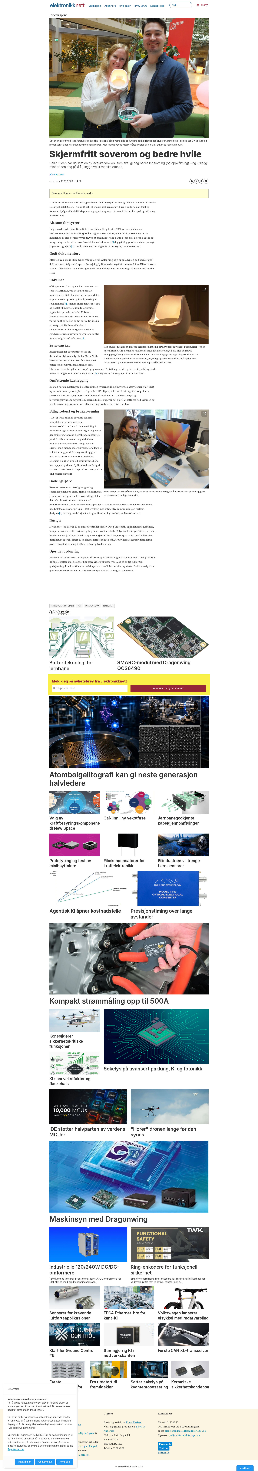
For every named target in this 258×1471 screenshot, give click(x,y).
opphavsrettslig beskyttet (80, 1433)
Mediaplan (95, 5)
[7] (60, 513)
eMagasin (125, 5)
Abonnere (110, 5)
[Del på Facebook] (191, 181)
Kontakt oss (157, 5)
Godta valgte (45, 1462)
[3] (72, 246)
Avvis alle (65, 1462)
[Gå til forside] (67, 5)
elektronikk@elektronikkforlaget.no (185, 1431)
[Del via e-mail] (206, 181)
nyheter (108, 606)
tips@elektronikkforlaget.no (184, 1435)
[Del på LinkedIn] (201, 181)
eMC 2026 (140, 5)
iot (80, 606)
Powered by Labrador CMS (129, 1466)
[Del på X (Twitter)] (196, 181)
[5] (83, 338)
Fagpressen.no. (16, 1449)
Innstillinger (245, 1468)
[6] (95, 373)
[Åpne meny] (198, 5)
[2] (112, 242)
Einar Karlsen (134, 1422)
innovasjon (92, 606)
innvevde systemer (62, 606)
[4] (65, 304)
